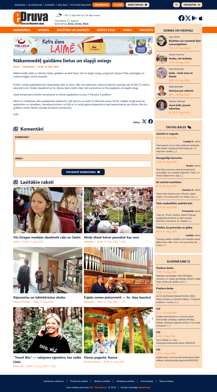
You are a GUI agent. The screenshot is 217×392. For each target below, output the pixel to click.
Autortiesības (147, 381)
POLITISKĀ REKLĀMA (80, 4)
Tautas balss (176, 127)
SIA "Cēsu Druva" (98, 387)
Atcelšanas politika (125, 381)
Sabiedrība (21, 30)
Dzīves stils (106, 30)
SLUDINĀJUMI (35, 4)
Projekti (146, 30)
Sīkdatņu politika (102, 381)
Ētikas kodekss (167, 381)
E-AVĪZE (118, 4)
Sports (43, 30)
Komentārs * (22, 137)
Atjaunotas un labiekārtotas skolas (39, 297)
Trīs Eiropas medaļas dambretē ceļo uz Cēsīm (47, 237)
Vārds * (19, 158)
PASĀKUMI (20, 4)
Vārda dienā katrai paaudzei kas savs (111, 237)
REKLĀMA (63, 4)
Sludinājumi (176, 261)
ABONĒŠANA (101, 4)
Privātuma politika (79, 381)
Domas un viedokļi (178, 30)
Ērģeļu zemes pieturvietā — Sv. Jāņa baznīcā (117, 297)
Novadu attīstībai (21, 301)
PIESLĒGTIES (190, 4)
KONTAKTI (50, 4)
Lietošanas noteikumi (53, 381)
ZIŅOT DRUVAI (135, 4)
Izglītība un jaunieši (73, 30)
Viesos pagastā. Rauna (100, 357)
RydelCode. (145, 387)
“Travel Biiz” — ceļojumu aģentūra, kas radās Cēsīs (47, 359)
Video (127, 30)
